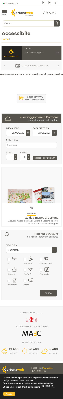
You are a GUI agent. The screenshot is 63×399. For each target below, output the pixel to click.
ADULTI (9, 152)
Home (5, 39)
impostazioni (47, 386)
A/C (8, 263)
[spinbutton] (11, 157)
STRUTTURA (12, 140)
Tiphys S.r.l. (48, 368)
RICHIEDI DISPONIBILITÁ (44, 158)
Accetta (9, 394)
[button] (15, 155)
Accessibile (28, 263)
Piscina (26, 285)
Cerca (48, 293)
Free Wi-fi (27, 274)
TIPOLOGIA (11, 245)
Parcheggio (44, 274)
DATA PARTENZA (41, 128)
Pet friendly (12, 285)
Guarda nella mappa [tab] (34, 65)
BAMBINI (24, 152)
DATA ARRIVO (13, 128)
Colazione (11, 274)
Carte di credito (46, 263)
